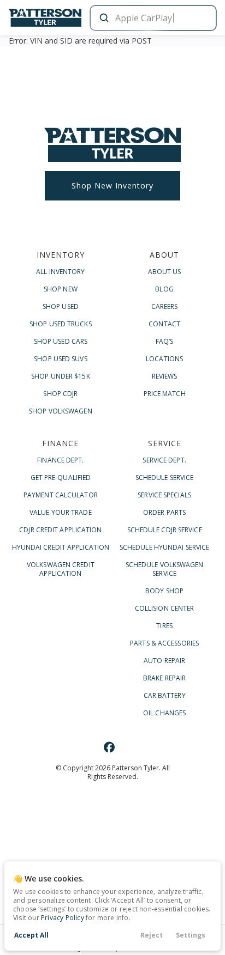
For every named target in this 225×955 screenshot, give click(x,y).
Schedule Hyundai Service (164, 547)
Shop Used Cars (60, 341)
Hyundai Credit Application (61, 547)
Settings (190, 935)
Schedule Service (164, 477)
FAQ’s (165, 341)
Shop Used (61, 306)
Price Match (165, 393)
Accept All (31, 935)
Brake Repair (164, 678)
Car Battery (165, 695)
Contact (164, 324)
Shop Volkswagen (60, 411)
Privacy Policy (62, 917)
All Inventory (60, 271)
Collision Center (164, 608)
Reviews (164, 376)
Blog (164, 289)
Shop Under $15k (60, 376)
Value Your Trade (60, 512)
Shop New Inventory (112, 185)
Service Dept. (164, 460)
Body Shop (164, 590)
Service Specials (164, 495)
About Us (164, 271)
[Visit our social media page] (109, 747)
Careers (164, 306)
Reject (151, 935)
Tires (164, 625)
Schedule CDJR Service (164, 529)
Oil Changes (164, 712)
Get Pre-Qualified (61, 477)
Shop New (61, 289)
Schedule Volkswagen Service (165, 569)
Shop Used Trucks (60, 324)
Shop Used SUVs (60, 358)
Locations (164, 358)
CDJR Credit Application (60, 529)
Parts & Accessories (164, 643)
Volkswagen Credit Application (60, 569)
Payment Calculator (60, 495)
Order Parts (164, 512)
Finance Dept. (60, 460)
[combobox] (152, 18)
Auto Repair (164, 660)
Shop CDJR (60, 393)
